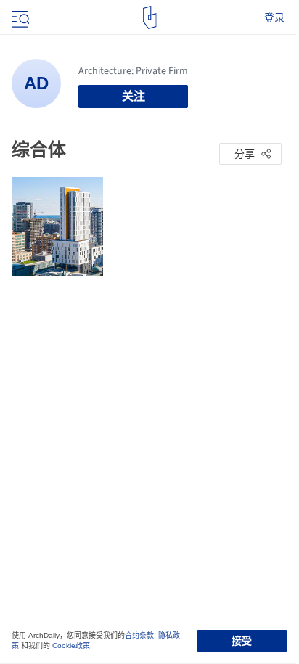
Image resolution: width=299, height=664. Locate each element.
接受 (242, 641)
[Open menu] (19, 17)
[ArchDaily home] (150, 17)
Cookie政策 (71, 645)
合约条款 (139, 635)
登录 (274, 17)
